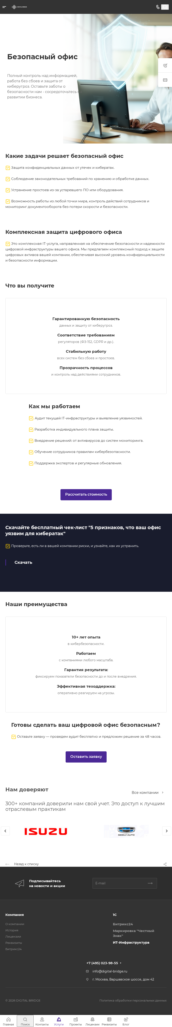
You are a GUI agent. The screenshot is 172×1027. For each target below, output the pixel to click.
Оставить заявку (86, 756)
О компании (14, 924)
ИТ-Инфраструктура (131, 942)
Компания (14, 915)
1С (115, 915)
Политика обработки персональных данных (133, 1000)
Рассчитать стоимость (86, 494)
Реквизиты (13, 943)
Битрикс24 (13, 949)
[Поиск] (165, 7)
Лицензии (13, 936)
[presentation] (5, 835)
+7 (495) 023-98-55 (102, 963)
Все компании (145, 792)
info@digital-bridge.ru (109, 971)
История (11, 930)
